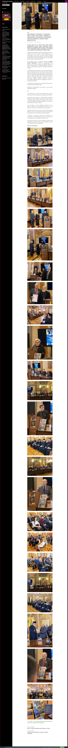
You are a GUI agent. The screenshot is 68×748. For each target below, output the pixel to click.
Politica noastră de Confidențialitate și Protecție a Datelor (50, 747)
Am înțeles (62, 747)
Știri (28, 32)
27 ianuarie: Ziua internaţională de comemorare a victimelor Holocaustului (37, 732)
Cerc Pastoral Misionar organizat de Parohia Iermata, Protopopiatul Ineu (6, 70)
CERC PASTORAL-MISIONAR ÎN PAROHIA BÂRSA (6, 67)
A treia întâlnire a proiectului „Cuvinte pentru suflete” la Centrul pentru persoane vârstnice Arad (6, 58)
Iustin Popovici (38, 42)
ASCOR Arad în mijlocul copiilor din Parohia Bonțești (6, 39)
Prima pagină (16, 1)
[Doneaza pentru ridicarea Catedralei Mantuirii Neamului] (6, 12)
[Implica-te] (6, 17)
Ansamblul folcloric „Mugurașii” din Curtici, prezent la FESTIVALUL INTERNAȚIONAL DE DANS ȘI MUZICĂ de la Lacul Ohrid (6, 47)
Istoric (27, 1)
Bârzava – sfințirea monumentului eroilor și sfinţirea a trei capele (38, 728)
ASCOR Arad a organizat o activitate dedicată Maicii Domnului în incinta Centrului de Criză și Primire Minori (6, 63)
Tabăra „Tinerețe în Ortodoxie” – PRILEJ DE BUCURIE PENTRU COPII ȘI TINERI (6, 52)
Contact (44, 1)
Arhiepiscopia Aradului (7, 1)
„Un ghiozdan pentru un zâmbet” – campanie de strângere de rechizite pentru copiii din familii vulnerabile (5, 34)
